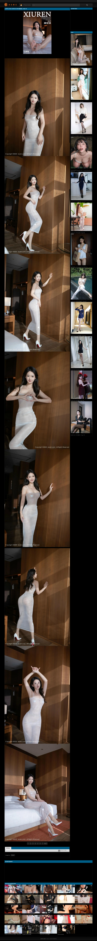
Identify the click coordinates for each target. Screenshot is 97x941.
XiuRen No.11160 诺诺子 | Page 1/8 (78, 435)
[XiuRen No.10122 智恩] (66, 889)
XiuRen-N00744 (61, 904)
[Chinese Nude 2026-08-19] (13, 919)
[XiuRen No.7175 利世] (48, 899)
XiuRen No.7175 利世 (44, 904)
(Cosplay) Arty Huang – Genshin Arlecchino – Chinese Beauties (13, 894)
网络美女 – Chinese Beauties (81, 924)
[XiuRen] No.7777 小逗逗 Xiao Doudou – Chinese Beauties (13, 914)
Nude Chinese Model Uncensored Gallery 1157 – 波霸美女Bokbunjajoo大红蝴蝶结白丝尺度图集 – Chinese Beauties (66, 924)
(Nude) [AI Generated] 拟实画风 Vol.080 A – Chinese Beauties (48, 894)
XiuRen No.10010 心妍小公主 (28, 914)
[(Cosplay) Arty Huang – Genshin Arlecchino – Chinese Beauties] (13, 889)
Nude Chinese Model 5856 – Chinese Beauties (13, 934)
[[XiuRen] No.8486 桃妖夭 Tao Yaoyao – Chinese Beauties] (66, 909)
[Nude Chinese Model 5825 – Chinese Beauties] (83, 899)
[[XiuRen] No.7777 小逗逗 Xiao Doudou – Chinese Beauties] (13, 909)
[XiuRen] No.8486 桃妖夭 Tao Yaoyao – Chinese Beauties (66, 914)
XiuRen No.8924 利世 (26, 934)
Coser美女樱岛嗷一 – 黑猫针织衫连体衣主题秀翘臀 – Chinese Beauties (31, 904)
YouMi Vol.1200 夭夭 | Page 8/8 (77, 101)
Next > (45, 843)
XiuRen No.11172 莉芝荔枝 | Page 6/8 (78, 335)
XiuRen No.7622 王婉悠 (45, 914)
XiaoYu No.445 (61, 934)
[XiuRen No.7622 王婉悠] (48, 909)
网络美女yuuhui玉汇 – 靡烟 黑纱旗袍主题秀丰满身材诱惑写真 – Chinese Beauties (83, 914)
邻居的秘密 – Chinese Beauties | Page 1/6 (79, 267)
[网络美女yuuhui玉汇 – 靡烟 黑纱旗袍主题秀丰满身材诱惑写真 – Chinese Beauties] (83, 909)
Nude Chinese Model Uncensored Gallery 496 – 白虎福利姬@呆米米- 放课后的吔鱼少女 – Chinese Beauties (83, 894)
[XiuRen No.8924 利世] (31, 929)
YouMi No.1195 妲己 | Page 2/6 (77, 136)
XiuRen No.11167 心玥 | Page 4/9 (77, 370)
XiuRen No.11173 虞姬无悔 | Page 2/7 (78, 202)
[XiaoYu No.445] (66, 929)
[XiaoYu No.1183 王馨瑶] (48, 929)
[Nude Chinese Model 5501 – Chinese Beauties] (13, 899)
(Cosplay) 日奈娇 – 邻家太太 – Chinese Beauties (31, 924)
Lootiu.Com (10, 4)
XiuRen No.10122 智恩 (62, 894)
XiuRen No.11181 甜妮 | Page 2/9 (77, 400)
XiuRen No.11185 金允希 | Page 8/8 (78, 232)
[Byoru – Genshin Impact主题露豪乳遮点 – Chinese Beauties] (48, 919)
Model (13, 855)
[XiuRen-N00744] (66, 899)
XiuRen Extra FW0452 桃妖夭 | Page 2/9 (78, 301)
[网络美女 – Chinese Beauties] (83, 919)
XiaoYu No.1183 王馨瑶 (45, 934)
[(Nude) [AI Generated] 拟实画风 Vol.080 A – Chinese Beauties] (48, 889)
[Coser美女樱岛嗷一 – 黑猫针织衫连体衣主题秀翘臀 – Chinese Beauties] (31, 899)
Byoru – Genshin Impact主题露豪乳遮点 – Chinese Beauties (48, 924)
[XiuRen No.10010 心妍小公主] (31, 909)
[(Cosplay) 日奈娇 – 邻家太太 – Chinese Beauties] (31, 919)
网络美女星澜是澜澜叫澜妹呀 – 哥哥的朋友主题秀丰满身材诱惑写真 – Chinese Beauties (31, 894)
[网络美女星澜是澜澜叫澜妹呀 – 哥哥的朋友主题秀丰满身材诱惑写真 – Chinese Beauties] (31, 889)
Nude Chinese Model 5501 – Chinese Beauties (13, 904)
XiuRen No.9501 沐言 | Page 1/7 (77, 67)
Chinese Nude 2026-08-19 (10, 924)
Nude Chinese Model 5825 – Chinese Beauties (83, 904)
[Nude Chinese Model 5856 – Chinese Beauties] (13, 929)
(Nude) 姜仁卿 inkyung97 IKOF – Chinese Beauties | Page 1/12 (81, 171)
